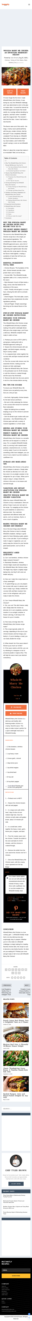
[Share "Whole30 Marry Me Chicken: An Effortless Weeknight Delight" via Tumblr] (16, 969)
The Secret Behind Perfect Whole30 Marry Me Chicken (17, 168)
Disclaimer (4, 1291)
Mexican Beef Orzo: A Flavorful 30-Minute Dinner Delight (15, 1045)
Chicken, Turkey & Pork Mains (14, 60)
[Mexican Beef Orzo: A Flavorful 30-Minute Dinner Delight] (16, 1034)
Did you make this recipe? (15, 216)
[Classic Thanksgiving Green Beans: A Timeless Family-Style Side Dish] (16, 1058)
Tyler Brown (14, 58)
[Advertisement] (16, 26)
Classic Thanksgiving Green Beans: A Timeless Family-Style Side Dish (15, 1070)
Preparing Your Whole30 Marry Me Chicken (17, 177)
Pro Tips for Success (13, 180)
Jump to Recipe (10, 92)
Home (3, 1301)
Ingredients (11, 210)
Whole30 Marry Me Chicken (12, 206)
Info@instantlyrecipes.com (8, 1309)
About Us (4, 1286)
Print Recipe (23, 92)
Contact (3, 1303)
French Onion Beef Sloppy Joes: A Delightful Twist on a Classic (16, 1021)
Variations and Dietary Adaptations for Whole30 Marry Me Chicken (15, 193)
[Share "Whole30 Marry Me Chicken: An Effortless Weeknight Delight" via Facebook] (6, 969)
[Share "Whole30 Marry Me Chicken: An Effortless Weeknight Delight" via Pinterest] (19, 969)
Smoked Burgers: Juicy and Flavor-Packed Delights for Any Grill (15, 1095)
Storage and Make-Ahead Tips (16, 190)
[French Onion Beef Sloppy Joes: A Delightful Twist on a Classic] (16, 1010)
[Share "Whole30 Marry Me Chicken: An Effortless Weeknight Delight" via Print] (19, 973)
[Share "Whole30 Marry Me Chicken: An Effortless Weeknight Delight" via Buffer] (25, 969)
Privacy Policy (5, 1288)
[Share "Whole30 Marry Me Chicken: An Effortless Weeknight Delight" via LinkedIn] (22, 969)
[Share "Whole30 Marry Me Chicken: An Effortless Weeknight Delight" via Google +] (12, 969)
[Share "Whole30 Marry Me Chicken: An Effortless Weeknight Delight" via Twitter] (9, 969)
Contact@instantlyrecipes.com (9, 1311)
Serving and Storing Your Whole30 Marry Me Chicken (14, 183)
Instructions (11, 212)
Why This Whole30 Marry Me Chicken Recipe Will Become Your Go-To (15, 164)
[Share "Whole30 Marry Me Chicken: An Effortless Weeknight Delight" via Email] (16, 973)
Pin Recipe (17, 707)
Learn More (16, 1184)
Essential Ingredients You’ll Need (16, 170)
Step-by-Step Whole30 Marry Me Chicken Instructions (14, 174)
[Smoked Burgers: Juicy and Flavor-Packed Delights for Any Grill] (16, 1084)
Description (11, 208)
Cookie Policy (5, 1293)
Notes (9, 214)
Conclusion (8, 218)
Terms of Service (6, 1289)
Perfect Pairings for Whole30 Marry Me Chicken (17, 187)
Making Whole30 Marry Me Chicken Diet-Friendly (17, 201)
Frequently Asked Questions (13, 204)
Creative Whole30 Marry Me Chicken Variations (15, 197)
